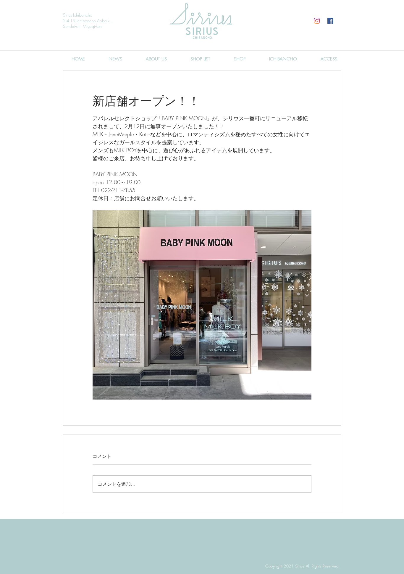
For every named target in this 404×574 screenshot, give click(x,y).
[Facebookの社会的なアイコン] (330, 21)
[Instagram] (317, 21)
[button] (239, 59)
